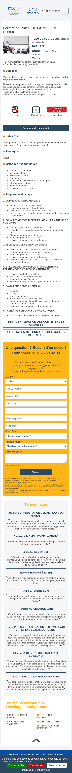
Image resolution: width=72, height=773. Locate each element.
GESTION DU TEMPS (51, 721)
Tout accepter (16, 765)
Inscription (57, 115)
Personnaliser (56, 765)
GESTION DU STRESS (45, 716)
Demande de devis (33, 128)
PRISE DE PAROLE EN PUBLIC (18, 716)
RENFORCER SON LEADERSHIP (48, 727)
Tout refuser (36, 765)
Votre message (14, 452)
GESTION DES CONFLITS (15, 723)
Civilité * (10, 377)
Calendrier (36, 115)
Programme (15, 115)
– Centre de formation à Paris (26, 755)
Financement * (13, 441)
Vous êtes (11, 431)
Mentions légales (55, 755)
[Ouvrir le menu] (65, 11)
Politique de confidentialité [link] (36, 769)
